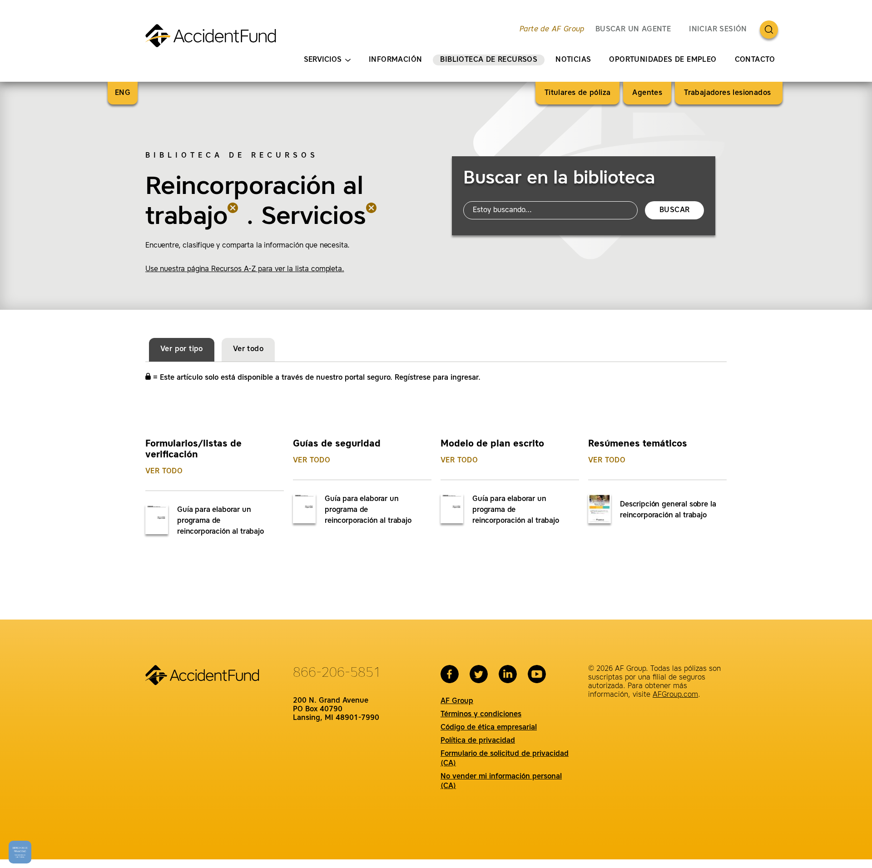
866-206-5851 (337, 673)
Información (395, 60)
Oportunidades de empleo (662, 60)
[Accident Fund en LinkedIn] (508, 674)
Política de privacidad (478, 740)
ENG (122, 93)
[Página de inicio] (214, 39)
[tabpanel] (436, 477)
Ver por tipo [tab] (181, 349)
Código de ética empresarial (489, 727)
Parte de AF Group (552, 29)
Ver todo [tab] (248, 349)
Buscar (674, 210)
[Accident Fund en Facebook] (450, 674)
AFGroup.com (675, 695)
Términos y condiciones (481, 714)
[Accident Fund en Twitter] (479, 674)
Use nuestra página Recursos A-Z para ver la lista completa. (244, 269)
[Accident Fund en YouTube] (537, 674)
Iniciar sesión (718, 29)
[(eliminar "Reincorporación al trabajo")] (233, 217)
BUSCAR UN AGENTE (633, 29)
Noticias (573, 60)
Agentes (647, 93)
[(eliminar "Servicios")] (371, 217)
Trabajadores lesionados (728, 93)
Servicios (323, 60)
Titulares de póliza (578, 93)
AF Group (457, 701)
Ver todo (164, 471)
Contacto (755, 60)
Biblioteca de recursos (488, 60)
